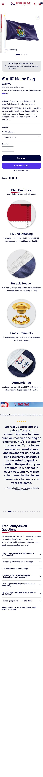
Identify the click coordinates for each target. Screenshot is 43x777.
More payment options (21, 170)
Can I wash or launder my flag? (15, 568)
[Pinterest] (13, 178)
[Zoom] (37, 17)
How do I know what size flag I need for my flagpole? (18, 554)
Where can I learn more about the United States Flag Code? (19, 608)
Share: (4, 178)
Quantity (5, 144)
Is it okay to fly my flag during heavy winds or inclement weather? (17, 576)
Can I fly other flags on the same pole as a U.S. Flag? (19, 593)
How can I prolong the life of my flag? (17, 562)
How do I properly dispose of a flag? (17, 601)
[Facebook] (9, 178)
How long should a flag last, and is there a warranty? (18, 585)
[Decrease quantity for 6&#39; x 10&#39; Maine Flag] (4, 149)
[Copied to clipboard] (16, 178)
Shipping (5, 87)
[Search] (35, 4)
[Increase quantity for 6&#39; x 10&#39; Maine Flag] (12, 149)
